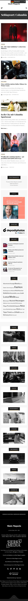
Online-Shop (10, 303)
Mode (12, 296)
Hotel (16, 290)
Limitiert (18, 293)
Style (18, 309)
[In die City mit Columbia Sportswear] (14, 105)
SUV (21, 309)
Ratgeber (17, 306)
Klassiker (20, 290)
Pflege (5, 306)
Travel (14, 536)
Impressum (19, 577)
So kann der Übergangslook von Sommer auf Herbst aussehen (15, 269)
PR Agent (15, 552)
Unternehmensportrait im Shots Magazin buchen (14, 565)
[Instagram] (17, 569)
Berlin (21, 283)
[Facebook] (11, 569)
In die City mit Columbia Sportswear (12, 115)
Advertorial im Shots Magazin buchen (14, 558)
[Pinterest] (14, 569)
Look (22, 293)
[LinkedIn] (20, 569)
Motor (10, 536)
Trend (9, 312)
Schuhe (4, 309)
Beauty (17, 283)
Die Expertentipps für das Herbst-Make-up (15, 263)
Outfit (14, 303)
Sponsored (24, 536)
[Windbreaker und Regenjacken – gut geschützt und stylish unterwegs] (14, 142)
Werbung (6, 315)
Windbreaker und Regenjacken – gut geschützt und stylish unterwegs (12, 157)
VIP (23, 312)
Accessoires (18, 536)
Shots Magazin (14, 526)
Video (21, 312)
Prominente (10, 306)
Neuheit (12, 301)
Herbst (9, 290)
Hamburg (5, 290)
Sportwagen (13, 309)
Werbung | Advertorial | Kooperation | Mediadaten (13, 514)
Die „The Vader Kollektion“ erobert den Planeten (13, 47)
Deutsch (17, 1)
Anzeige (12, 283)
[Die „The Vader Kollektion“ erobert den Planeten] (14, 32)
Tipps (5, 312)
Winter (10, 315)
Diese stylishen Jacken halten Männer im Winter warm (14, 85)
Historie (13, 290)
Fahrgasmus (11, 287)
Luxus (6, 297)
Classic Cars (6, 287)
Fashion (3, 44)
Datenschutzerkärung (11, 577)
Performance (19, 303)
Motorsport (6, 301)
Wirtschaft (14, 315)
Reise (22, 306)
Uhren (13, 312)
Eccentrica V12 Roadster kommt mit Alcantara (16, 244)
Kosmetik (13, 293)
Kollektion (6, 293)
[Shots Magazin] (14, 3)
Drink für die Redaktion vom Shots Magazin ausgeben (14, 555)
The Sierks (21, 552)
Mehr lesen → (4, 128)
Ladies (19, 535)
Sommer (8, 309)
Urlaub (17, 312)
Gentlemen (3, 81)
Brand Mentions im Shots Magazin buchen (14, 561)
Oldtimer (5, 303)
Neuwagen (20, 301)
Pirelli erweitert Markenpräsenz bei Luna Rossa (16, 250)
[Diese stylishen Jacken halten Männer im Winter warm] (14, 69)
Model (17, 297)
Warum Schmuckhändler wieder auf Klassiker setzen (15, 257)
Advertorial (6, 283)
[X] (8, 569)
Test (23, 309)
